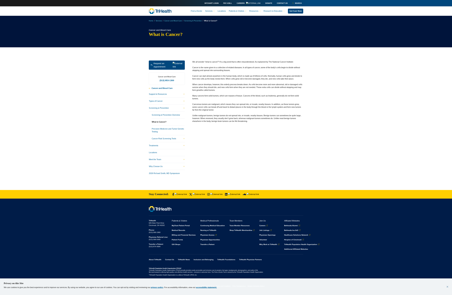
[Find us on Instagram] (215, 194)
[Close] (447, 287)
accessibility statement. (206, 287)
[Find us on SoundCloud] (251, 194)
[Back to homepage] (160, 11)
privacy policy (157, 287)
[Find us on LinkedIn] (232, 194)
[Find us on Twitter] (197, 194)
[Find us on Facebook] (179, 194)
